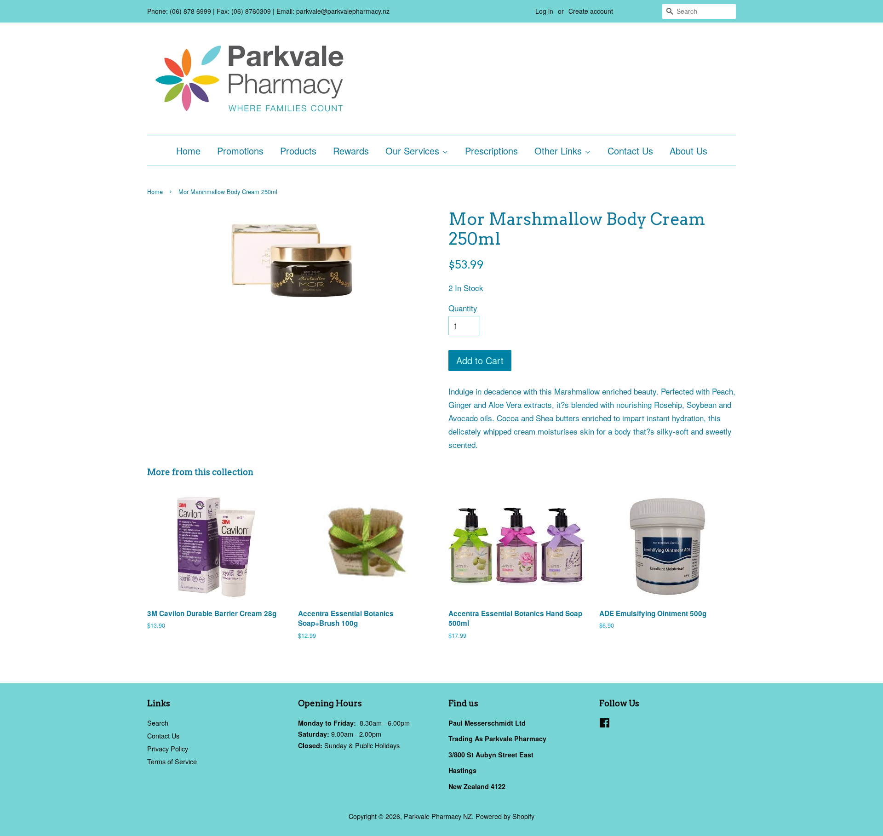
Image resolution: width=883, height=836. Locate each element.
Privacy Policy (167, 748)
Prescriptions (491, 150)
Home (188, 150)
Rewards (351, 150)
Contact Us (630, 150)
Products (298, 150)
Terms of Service (172, 761)
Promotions (240, 150)
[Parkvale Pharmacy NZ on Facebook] (604, 724)
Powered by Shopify (505, 816)
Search (157, 722)
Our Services (413, 150)
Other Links (559, 150)
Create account (590, 11)
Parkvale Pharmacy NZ (438, 816)
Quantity (462, 308)
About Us (688, 150)
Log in (544, 11)
